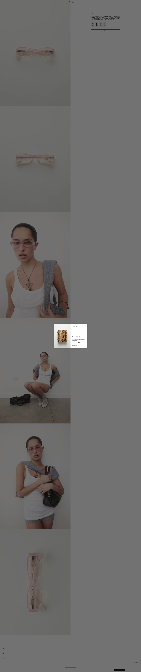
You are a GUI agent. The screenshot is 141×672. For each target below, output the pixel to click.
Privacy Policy (74, 340)
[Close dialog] (85, 325)
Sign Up (79, 342)
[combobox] (74, 336)
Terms (76, 340)
